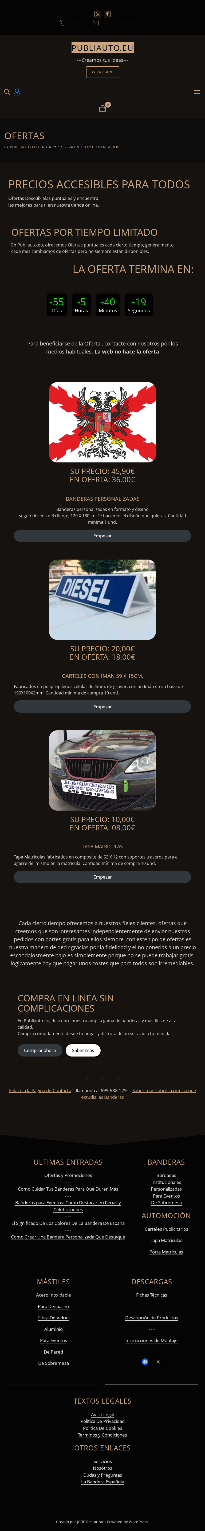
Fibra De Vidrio (53, 1318)
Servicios (102, 1461)
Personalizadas (166, 1189)
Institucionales (166, 1182)
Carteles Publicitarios (166, 1229)
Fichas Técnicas (151, 1295)
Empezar (102, 536)
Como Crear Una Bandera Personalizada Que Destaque (68, 1237)
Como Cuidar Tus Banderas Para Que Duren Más (68, 1189)
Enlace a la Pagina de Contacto (40, 1090)
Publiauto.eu (103, 47)
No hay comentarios (98, 147)
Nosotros (102, 1468)
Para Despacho (53, 1306)
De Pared (53, 1352)
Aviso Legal (102, 1414)
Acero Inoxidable (53, 1295)
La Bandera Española (102, 1482)
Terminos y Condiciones (102, 1435)
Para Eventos (166, 1196)
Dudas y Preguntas (102, 1475)
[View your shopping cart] (102, 108)
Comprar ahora (40, 1050)
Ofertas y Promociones (68, 1175)
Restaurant (96, 1521)
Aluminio (53, 1329)
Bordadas (166, 1175)
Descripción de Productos (151, 1318)
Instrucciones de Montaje (151, 1340)
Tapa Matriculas (166, 1240)
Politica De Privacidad (103, 1421)
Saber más (83, 1050)
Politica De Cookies (102, 1428)
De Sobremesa (166, 1202)
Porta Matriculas (166, 1252)
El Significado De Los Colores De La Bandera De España (68, 1223)
